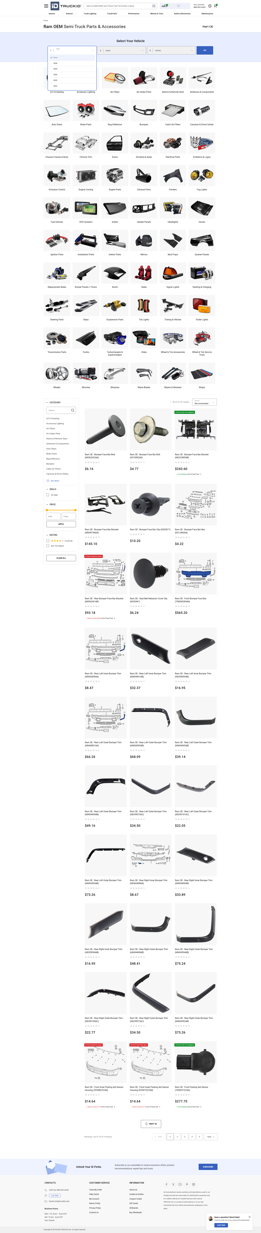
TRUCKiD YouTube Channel (180, 1184)
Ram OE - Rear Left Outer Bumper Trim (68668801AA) (103, 744)
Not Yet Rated (57, 546)
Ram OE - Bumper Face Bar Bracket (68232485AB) (192, 456)
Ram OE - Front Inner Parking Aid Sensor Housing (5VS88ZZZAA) (104, 1088)
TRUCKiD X (173, 1184)
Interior (52, 14)
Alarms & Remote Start (56, 438)
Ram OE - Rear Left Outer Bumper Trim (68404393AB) (103, 882)
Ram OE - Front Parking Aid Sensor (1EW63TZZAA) (191, 1088)
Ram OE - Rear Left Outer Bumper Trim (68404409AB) (103, 813)
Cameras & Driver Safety (57, 474)
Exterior (69, 14)
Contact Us (94, 1212)
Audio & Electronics (182, 14)
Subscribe (208, 1167)
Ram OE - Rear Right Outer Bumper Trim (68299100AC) (104, 1019)
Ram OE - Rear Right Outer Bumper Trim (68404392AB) (194, 1019)
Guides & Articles (136, 1194)
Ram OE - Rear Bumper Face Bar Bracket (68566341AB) (104, 600)
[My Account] (210, 6)
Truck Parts (112, 14)
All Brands (133, 1208)
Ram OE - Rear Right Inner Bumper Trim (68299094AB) (103, 951)
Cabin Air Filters (53, 469)
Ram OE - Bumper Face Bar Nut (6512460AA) (190, 531)
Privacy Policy (95, 1208)
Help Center (94, 1194)
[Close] (250, 1217)
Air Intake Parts (53, 433)
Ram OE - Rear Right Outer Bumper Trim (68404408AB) (149, 951)
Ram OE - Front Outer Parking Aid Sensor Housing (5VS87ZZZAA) (149, 1088)
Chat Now (221, 1225)
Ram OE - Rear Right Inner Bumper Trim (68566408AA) (148, 882)
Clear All (61, 558)
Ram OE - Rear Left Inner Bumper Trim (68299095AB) (193, 675)
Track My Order (95, 1190)
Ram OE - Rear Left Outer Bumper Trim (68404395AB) (148, 744)
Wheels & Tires (156, 14)
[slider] (47, 510)
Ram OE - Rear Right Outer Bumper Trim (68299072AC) (149, 1019)
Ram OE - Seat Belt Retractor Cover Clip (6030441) (148, 600)
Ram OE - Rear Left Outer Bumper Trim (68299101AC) (193, 813)
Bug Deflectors (53, 459)
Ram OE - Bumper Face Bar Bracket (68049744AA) (101, 531)
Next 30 (153, 1124)
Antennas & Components (57, 443)
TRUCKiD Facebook (166, 1184)
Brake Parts (51, 454)
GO (204, 50)
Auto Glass (51, 448)
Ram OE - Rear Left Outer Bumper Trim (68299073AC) (148, 813)
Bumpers (50, 464)
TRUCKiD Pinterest (187, 1184)
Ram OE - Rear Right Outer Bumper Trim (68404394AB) (194, 951)
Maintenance (207, 14)
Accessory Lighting (55, 423)
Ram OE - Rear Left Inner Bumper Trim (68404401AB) (148, 675)
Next (209, 1137)
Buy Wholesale (135, 1212)
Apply (61, 524)
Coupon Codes (135, 1199)
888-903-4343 (200, 7)
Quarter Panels (202, 254)
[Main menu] (46, 6)
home (46, 21)
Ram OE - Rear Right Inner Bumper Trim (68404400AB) (193, 882)
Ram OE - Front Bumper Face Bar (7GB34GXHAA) (190, 600)
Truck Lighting (90, 14)
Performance (133, 14)
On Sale (54, 495)
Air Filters (50, 428)
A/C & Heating (52, 418)
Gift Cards (133, 1203)
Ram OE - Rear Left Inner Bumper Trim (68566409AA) (103, 675)
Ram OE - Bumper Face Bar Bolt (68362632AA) (100, 456)
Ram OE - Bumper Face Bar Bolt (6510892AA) (145, 456)
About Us (133, 1190)
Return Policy (94, 1203)
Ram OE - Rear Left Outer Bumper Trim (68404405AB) (193, 744)
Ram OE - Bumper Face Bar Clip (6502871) (150, 529)
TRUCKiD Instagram (193, 1184)
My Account (94, 1199)
